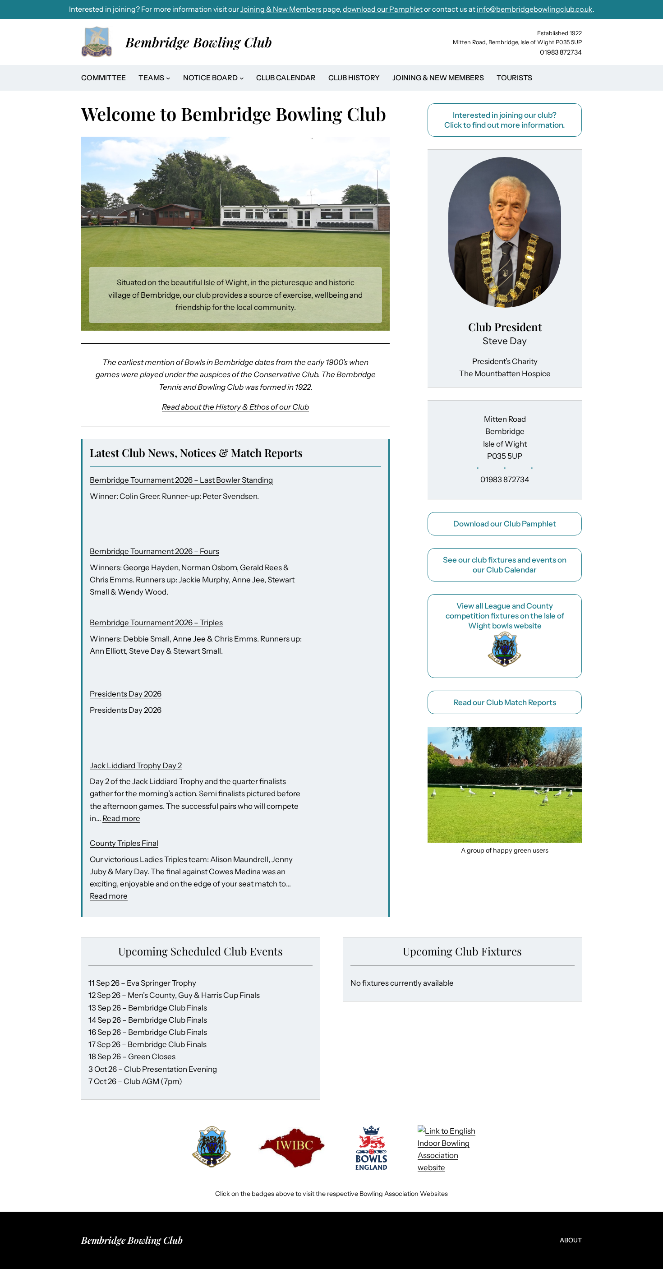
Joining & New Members (281, 9)
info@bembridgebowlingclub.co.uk (535, 9)
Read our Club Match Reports (505, 702)
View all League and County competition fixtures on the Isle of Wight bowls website (505, 615)
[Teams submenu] (168, 78)
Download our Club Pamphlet (504, 523)
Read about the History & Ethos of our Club (235, 406)
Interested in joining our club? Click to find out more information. (504, 120)
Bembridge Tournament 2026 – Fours (154, 551)
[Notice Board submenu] (241, 78)
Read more (121, 818)
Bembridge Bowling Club (198, 42)
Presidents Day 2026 (125, 693)
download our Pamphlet (383, 9)
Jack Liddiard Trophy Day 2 (136, 765)
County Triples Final (124, 843)
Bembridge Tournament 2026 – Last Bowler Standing (181, 480)
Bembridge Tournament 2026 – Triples (156, 622)
